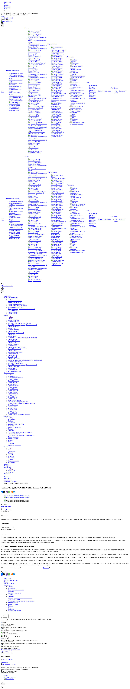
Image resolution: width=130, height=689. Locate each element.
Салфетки (73, 120)
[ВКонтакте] (2, 492)
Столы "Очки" (32, 93)
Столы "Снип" (32, 87)
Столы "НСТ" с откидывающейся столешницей (37, 76)
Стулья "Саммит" (56, 72)
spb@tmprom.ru (5, 662)
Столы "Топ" (32, 55)
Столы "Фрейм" (33, 104)
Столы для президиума (35, 130)
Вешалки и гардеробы (77, 77)
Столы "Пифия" (33, 80)
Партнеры (92, 90)
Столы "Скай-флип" (34, 84)
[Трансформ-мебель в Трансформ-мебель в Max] (3, 16)
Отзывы (91, 93)
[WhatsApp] (9, 492)
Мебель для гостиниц (15, 75)
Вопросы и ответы (92, 95)
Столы (27, 28)
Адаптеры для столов (76, 124)
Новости (100, 91)
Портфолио (114, 88)
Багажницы (73, 64)
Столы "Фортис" (33, 61)
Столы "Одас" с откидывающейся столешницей (37, 47)
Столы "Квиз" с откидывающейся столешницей (37, 139)
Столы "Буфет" (32, 117)
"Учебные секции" (33, 111)
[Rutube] (9, 679)
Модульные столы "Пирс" (36, 133)
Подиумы (73, 74)
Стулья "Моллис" (56, 114)
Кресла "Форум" (56, 63)
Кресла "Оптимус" (56, 56)
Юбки (72, 117)
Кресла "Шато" (55, 124)
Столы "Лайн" (32, 146)
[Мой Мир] (14, 492)
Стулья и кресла (52, 44)
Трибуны (73, 61)
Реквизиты (92, 92)
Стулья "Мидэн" (56, 69)
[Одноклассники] (12, 492)
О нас (87, 82)
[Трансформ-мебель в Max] (6, 675)
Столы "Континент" (34, 143)
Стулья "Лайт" (55, 127)
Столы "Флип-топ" (34, 32)
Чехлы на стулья (75, 111)
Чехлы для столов (75, 108)
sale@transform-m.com (8, 664)
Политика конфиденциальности (10, 649)
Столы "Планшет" (33, 114)
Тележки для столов (76, 95)
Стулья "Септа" (55, 85)
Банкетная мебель (14, 104)
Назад (11, 299)
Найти (3, 684)
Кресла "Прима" (56, 120)
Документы (92, 98)
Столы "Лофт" (32, 71)
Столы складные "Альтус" (36, 64)
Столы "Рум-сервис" (34, 120)
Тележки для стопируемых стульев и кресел (77, 103)
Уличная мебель (14, 107)
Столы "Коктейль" (33, 58)
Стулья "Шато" (55, 130)
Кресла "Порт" (55, 117)
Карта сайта (4, 651)
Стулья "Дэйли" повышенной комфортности (56, 109)
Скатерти (73, 80)
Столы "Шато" (32, 149)
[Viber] (7, 492)
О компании (93, 85)
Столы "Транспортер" (34, 101)
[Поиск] (2, 25)
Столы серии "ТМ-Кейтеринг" (37, 98)
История (91, 87)
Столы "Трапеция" (33, 90)
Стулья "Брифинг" (56, 76)
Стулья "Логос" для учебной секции (57, 135)
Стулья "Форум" (56, 60)
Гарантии (92, 88)
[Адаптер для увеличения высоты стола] (16, 495)
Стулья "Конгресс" (56, 66)
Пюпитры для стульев (57, 95)
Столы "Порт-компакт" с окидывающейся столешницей (37, 126)
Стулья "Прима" (56, 92)
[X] (4, 492)
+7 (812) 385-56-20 (7, 18)
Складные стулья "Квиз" (58, 50)
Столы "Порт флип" (34, 52)
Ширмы (72, 114)
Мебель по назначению (12, 70)
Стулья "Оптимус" (56, 53)
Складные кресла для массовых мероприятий (16, 99)
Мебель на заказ (14, 110)
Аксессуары (70, 57)
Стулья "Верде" (55, 88)
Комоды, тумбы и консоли (16, 590)
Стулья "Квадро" (56, 79)
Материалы (107, 91)
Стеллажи (73, 84)
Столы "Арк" (32, 68)
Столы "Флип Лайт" (34, 36)
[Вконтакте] (10, 677)
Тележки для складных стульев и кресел (77, 91)
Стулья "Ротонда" (56, 82)
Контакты (122, 91)
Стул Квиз (2, 91)
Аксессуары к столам (34, 152)
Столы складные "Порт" (35, 108)
